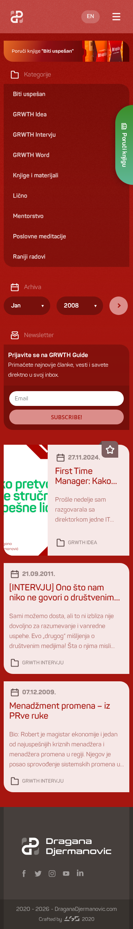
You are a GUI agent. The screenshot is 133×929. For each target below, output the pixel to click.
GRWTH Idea (82, 542)
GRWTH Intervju (43, 663)
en (90, 17)
